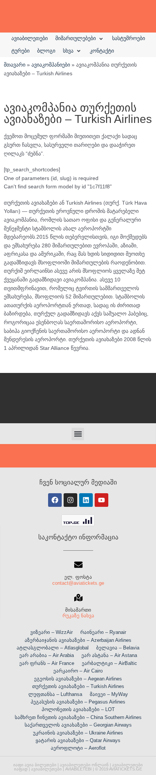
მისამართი (78, 610)
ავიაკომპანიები (50, 65)
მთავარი (14, 65)
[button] (79, 39)
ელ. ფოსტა (78, 577)
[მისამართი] (78, 597)
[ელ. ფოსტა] (78, 565)
